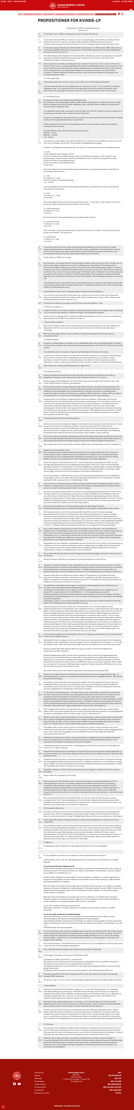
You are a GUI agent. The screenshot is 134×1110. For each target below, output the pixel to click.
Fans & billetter (20, 1)
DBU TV (10, 1)
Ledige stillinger (40, 1084)
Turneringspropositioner (85, 14)
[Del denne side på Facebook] (119, 14)
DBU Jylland (116, 1081)
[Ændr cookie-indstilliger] (3, 1107)
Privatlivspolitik (40, 1087)
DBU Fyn (117, 1078)
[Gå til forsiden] (67, 6)
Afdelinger (38, 1078)
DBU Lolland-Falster (112, 1087)
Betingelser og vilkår (41, 1093)
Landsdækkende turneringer (65, 14)
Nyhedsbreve (39, 1073)
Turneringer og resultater (32, 14)
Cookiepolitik (39, 1090)
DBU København (114, 1084)
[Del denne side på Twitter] (122, 14)
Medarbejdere (39, 1081)
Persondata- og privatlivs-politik (67, 1106)
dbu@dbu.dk (77, 1081)
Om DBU (3, 1)
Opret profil (128, 1)
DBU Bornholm (114, 1075)
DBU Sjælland (115, 1090)
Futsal (118, 1093)
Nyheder (37, 1075)
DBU (20, 14)
